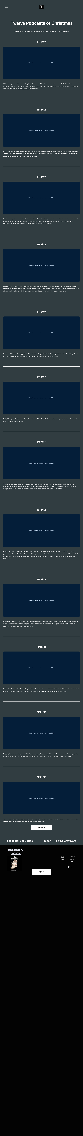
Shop (62, 857)
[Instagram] (69, 867)
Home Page (41, 827)
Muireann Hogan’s (23, 89)
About (62, 859)
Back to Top (41, 872)
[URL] (72, 867)
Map (72, 861)
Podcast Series (72, 858)
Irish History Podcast (15, 851)
